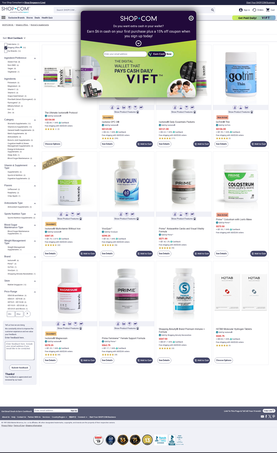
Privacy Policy (6, 426)
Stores (29, 18)
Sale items (13, 44)
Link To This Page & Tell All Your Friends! (242, 411)
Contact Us (21, 417)
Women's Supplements (40, 25)
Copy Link (269, 411)
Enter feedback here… (15, 338)
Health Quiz (47, 18)
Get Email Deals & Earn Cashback (16, 411)
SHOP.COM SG (8, 25)
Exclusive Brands (16, 18)
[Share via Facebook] (266, 416)
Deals (37, 18)
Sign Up (74, 410)
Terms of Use (19, 426)
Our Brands (14, 51)
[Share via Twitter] (270, 417)
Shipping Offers (22, 25)
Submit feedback (20, 367)
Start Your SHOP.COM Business (260, 3)
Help (13, 417)
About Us (6, 417)
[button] (60, 417)
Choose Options (51, 145)
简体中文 (72, 417)
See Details (106, 145)
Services (46, 417)
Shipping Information (34, 426)
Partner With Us (34, 417)
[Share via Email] (262, 417)
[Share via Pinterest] (273, 417)
